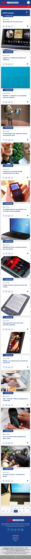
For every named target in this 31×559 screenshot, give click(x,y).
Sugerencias (15, 535)
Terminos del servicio (18, 553)
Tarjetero (15, 537)
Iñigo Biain (22, 550)
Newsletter (15, 539)
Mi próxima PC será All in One (12, 22)
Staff (15, 540)
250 (20, 511)
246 (3, 511)
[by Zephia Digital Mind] (15, 557)
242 (15, 508)
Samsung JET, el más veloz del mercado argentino (13, 324)
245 (28, 508)
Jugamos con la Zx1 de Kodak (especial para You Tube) (12, 172)
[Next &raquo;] (27, 511)
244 (24, 508)
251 (24, 511)
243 (19, 508)
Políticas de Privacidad (15, 549)
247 (8, 511)
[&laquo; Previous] (3, 508)
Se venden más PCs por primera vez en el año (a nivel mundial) (14, 210)
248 (12, 511)
